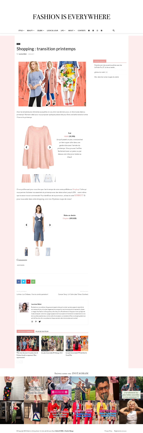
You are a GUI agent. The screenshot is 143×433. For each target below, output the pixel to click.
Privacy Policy (108, 431)
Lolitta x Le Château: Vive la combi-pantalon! (32, 294)
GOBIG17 (78, 196)
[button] (113, 30)
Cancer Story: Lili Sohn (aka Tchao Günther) (73, 294)
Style (18, 44)
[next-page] (21, 362)
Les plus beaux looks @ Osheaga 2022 (51, 353)
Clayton (66, 218)
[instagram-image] (12, 388)
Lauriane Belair (23, 54)
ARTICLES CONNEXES (25, 331)
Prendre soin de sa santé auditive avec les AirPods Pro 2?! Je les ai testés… (108, 66)
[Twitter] (23, 281)
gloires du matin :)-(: (101, 72)
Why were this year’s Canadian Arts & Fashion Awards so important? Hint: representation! (27, 355)
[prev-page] (18, 362)
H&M (66, 136)
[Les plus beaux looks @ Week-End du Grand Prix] (77, 343)
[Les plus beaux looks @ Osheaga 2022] (52, 343)
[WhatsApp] (33, 281)
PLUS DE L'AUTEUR (42, 331)
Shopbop (76, 189)
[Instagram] (33, 321)
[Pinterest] (28, 281)
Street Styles (45, 350)
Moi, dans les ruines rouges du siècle (106, 77)
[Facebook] (19, 281)
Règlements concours (120, 431)
